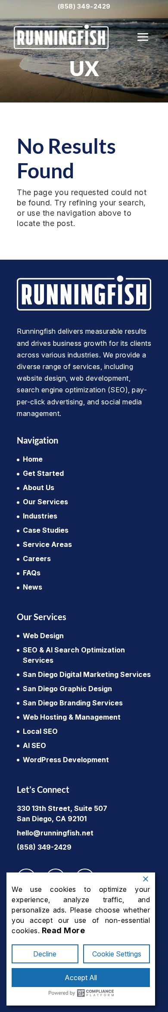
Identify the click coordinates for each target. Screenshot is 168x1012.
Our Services (45, 501)
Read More (63, 930)
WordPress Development (66, 759)
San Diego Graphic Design (67, 688)
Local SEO (40, 731)
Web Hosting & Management (72, 717)
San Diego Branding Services (73, 702)
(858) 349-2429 (84, 6)
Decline (44, 954)
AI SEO (34, 745)
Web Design (43, 635)
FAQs (31, 572)
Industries (40, 516)
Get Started (43, 473)
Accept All (81, 977)
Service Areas (47, 544)
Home (33, 459)
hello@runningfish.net (55, 833)
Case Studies (45, 530)
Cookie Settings (116, 954)
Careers (37, 558)
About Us (38, 487)
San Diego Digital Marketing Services (87, 674)
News (32, 587)
